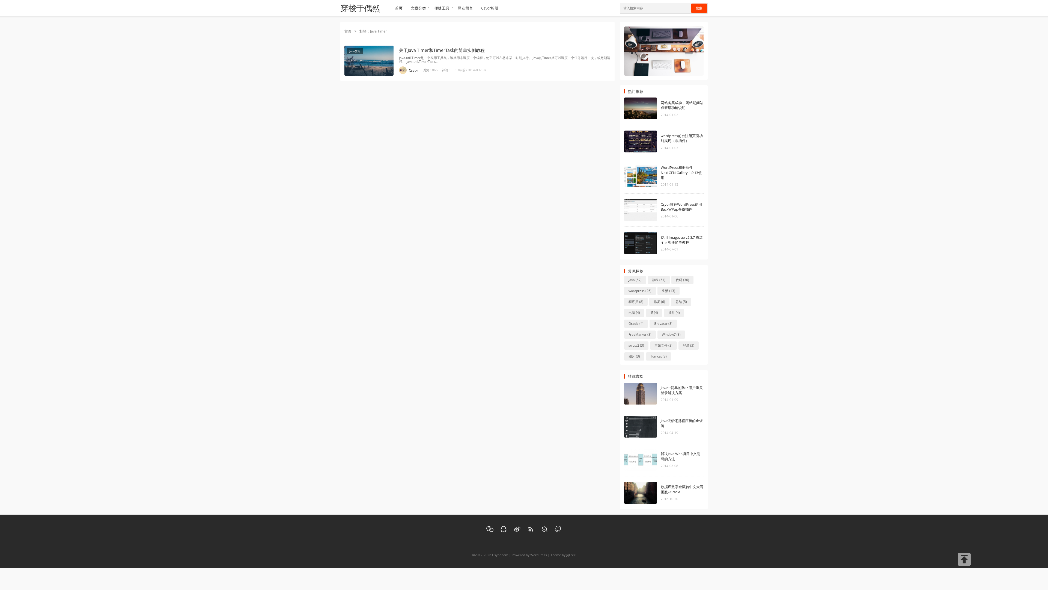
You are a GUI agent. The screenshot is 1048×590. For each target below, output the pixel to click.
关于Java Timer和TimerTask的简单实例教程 (442, 50)
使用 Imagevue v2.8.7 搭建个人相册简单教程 (682, 240)
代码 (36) (682, 280)
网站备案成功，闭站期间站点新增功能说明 (682, 105)
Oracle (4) (636, 323)
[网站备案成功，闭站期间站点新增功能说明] (648, 108)
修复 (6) (659, 301)
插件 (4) (674, 312)
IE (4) (654, 312)
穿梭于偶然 (360, 8)
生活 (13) (668, 290)
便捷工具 (441, 8)
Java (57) (635, 280)
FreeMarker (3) (640, 334)
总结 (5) (681, 301)
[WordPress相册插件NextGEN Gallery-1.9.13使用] (648, 176)
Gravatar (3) (663, 323)
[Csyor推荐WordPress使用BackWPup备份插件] (648, 210)
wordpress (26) (640, 290)
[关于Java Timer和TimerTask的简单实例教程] (369, 87)
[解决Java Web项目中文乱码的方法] (648, 460)
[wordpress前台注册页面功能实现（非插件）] (648, 141)
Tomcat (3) (658, 356)
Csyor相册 (489, 8)
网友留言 (465, 8)
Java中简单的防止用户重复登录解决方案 (682, 390)
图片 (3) (634, 356)
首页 (399, 8)
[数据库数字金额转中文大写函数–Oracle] (648, 493)
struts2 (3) (636, 345)
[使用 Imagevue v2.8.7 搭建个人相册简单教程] (648, 243)
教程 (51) (658, 280)
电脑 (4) (634, 312)
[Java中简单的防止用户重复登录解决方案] (648, 394)
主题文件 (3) (663, 345)
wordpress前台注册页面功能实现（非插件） (682, 138)
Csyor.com (500, 555)
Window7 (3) (671, 334)
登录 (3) (688, 345)
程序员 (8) (636, 301)
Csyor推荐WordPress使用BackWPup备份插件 (681, 207)
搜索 (699, 8)
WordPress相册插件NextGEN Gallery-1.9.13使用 (681, 172)
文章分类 (418, 8)
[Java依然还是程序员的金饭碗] (648, 427)
